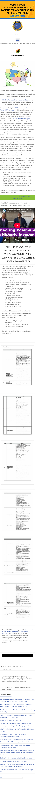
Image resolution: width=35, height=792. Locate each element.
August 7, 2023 (18, 666)
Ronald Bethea (7, 666)
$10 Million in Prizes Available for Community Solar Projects (16, 688)
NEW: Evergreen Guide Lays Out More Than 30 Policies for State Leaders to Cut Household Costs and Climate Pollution (17, 753)
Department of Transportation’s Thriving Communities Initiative (17, 631)
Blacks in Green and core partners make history (16, 100)
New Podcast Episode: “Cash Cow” (10, 720)
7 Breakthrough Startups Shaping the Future (13, 761)
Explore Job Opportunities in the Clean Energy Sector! (16, 758)
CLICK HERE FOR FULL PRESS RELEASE (17, 197)
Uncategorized (7, 669)
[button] (18, 40)
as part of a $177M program (22, 118)
